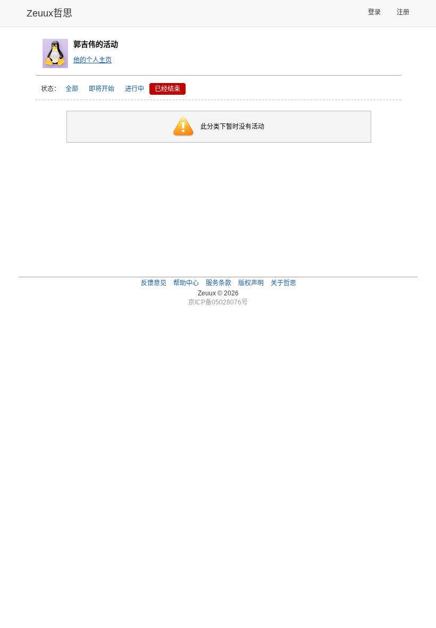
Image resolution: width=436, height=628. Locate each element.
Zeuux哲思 (49, 13)
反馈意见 (153, 283)
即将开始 (101, 89)
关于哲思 (283, 283)
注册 (403, 12)
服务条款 (218, 283)
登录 (374, 12)
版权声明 (251, 283)
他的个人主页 (92, 60)
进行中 (134, 89)
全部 (71, 89)
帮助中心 (186, 283)
